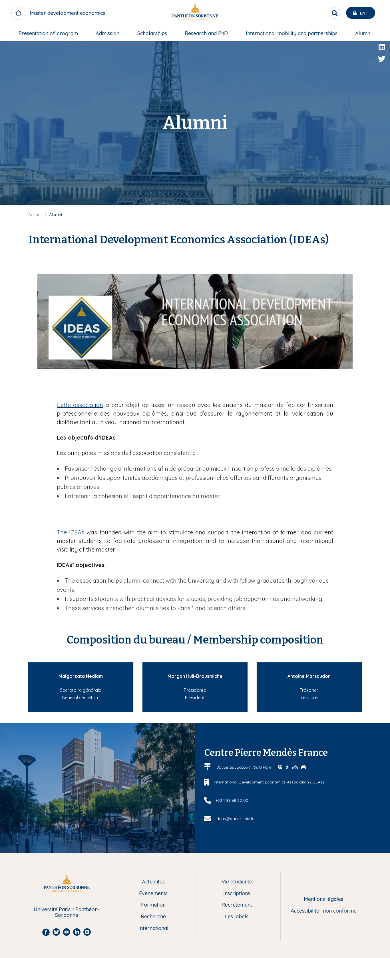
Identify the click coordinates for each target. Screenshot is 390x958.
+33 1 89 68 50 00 (232, 800)
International (153, 928)
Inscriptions (236, 894)
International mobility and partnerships (291, 33)
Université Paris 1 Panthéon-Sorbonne (67, 912)
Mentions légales (323, 899)
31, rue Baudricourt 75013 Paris (245, 767)
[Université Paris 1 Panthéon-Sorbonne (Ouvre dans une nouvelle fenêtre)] (195, 13)
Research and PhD (206, 33)
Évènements (153, 894)
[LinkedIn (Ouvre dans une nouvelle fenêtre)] (382, 47)
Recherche (153, 917)
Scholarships (152, 33)
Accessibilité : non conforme (324, 911)
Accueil (35, 214)
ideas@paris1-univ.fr (235, 818)
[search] (334, 13)
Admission (107, 33)
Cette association (80, 404)
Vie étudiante (237, 882)
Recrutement (237, 905)
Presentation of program (48, 33)
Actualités (153, 882)
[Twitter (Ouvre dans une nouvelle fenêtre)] (381, 59)
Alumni (363, 33)
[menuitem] (48, 33)
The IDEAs (70, 532)
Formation (153, 905)
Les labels (236, 917)
